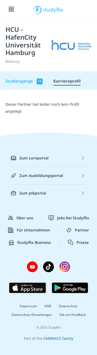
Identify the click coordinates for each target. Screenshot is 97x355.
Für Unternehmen (33, 230)
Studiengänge (23, 81)
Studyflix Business (34, 242)
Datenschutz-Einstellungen (32, 314)
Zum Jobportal (32, 193)
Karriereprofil (67, 81)
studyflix (53, 9)
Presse (83, 242)
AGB (47, 306)
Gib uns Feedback (72, 314)
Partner (82, 230)
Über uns (24, 217)
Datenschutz (68, 306)
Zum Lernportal (33, 158)
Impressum (28, 306)
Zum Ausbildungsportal (41, 175)
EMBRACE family (58, 338)
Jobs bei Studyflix (73, 217)
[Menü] (11, 9)
